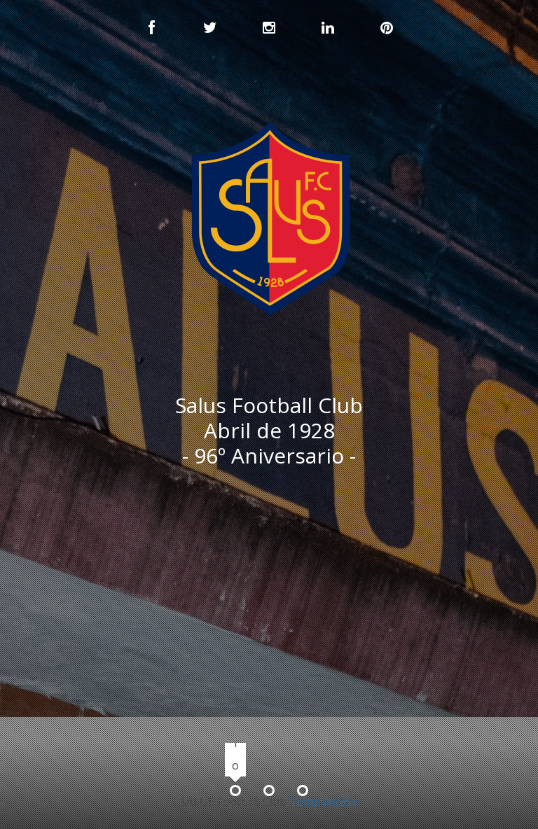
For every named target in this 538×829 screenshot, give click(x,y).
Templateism (323, 801)
